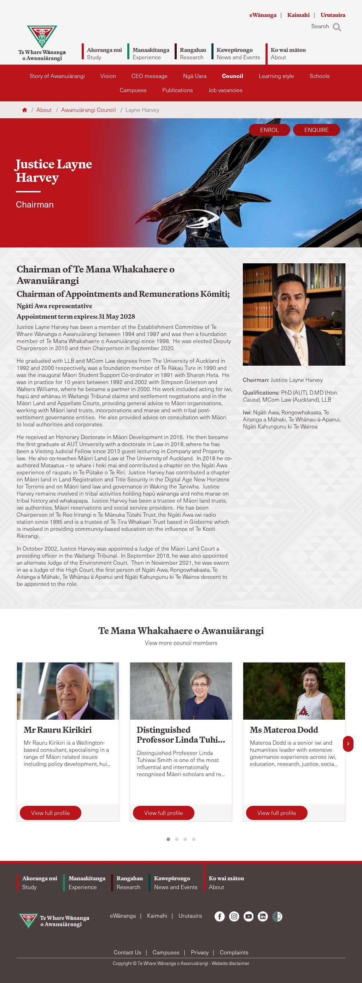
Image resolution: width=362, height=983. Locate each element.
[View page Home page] (25, 109)
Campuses (133, 90)
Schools (320, 75)
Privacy (200, 952)
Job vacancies (226, 90)
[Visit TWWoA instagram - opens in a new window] (234, 916)
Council (232, 76)
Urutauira (333, 15)
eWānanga (264, 15)
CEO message (150, 75)
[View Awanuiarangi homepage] (42, 43)
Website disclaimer (230, 963)
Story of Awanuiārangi (57, 75)
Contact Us (128, 952)
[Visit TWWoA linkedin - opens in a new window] (263, 916)
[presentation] (348, 744)
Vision (108, 75)
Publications (177, 90)
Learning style (276, 75)
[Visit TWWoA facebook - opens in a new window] (220, 916)
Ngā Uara (194, 75)
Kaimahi (299, 15)
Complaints (234, 952)
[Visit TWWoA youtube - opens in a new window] (249, 916)
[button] (168, 839)
